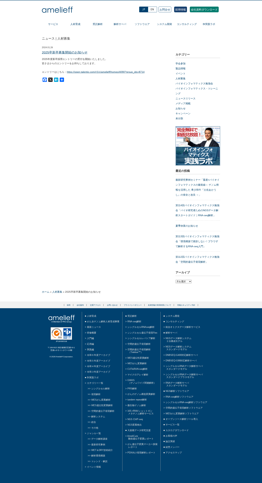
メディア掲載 (183, 103)
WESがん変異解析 (101, 399)
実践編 (90, 349)
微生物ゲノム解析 (136, 405)
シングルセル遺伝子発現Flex (142, 332)
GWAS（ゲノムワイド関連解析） (141, 381)
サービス (53, 24)
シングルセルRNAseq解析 (141, 327)
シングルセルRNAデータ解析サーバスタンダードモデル (184, 367)
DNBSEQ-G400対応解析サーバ (182, 355)
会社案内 (80, 305)
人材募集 (181, 78)
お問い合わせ (112, 305)
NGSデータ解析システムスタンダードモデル (178, 348)
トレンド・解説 (99, 461)
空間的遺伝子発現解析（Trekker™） (139, 351)
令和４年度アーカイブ (98, 366)
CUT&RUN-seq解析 (137, 369)
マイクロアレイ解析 (137, 374)
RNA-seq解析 (134, 321)
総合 (93, 422)
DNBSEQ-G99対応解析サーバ (181, 360)
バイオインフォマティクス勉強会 (194, 83)
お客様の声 (171, 435)
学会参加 (181, 63)
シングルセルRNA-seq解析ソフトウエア (186, 402)
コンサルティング (187, 24)
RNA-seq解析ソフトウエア (179, 396)
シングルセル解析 (100, 388)
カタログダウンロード (177, 430)
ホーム (45, 291)
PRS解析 (132, 388)
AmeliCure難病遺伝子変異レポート (140, 437)
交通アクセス (95, 305)
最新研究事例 (98, 444)
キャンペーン (183, 113)
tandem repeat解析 (137, 399)
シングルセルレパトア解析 (141, 338)
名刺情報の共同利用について (159, 305)
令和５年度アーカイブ (98, 360)
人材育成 (75, 24)
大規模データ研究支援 (139, 430)
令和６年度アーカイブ (98, 355)
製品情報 (181, 68)
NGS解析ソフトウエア (177, 391)
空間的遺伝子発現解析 (102, 411)
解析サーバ (120, 24)
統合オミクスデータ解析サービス (183, 327)
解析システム (98, 416)
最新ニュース (94, 327)
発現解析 (96, 394)
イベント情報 (94, 467)
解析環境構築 (98, 455)
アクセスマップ (174, 452)
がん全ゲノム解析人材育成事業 (103, 321)
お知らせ (181, 108)
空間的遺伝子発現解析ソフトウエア (184, 407)
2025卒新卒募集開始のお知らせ (65, 52)
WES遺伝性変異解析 (102, 405)
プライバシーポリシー (133, 305)
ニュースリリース (186, 98)
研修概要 (91, 332)
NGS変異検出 (134, 424)
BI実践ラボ (209, 24)
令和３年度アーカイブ (98, 371)
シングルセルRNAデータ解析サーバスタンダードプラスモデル (184, 375)
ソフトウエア (142, 24)
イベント (181, 73)
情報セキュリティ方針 (186, 305)
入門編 (90, 338)
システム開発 (164, 24)
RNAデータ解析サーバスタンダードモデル (177, 384)
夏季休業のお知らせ (187, 225)
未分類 (179, 118)
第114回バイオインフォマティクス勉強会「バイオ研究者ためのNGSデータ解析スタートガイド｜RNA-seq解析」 (197, 210)
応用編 (90, 344)
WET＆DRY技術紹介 (102, 450)
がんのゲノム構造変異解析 (141, 394)
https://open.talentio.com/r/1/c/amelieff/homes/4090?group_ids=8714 (106, 71)
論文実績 (170, 441)
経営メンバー (172, 447)
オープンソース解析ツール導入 (182, 419)
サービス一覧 (172, 424)
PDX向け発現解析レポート (141, 452)
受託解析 (98, 24)
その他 (94, 427)
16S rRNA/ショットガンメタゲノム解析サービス (140, 412)
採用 (68, 305)
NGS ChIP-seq (135, 419)
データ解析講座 (99, 439)
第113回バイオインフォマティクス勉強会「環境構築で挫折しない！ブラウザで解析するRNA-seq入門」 (197, 241)
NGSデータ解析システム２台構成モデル (178, 339)
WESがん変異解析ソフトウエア (182, 413)
